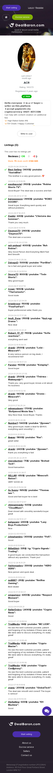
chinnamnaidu (15, 504)
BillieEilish (13, 548)
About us (26, 743)
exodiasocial (15, 184)
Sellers (26, 751)
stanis (11, 687)
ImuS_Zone (14, 318)
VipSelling (13, 702)
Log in (31, 7)
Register (39, 7)
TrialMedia (14, 624)
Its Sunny (13, 490)
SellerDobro (15, 609)
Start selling (11, 7)
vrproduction (15, 460)
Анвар (11, 437)
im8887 (12, 580)
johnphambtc (15, 536)
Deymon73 (14, 230)
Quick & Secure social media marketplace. (26, 31)
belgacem (13, 522)
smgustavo (14, 595)
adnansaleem (15, 408)
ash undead (14, 245)
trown (11, 289)
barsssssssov (15, 199)
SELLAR (12, 475)
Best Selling (14, 169)
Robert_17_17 (15, 333)
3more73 (13, 274)
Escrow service (22, 17)
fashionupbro (15, 565)
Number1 (13, 423)
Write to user (27, 134)
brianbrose (14, 303)
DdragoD (13, 262)
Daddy (11, 216)
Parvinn (12, 364)
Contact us (26, 755)
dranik (11, 347)
